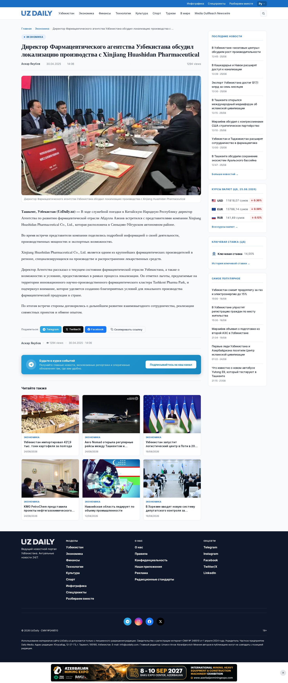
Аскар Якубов (30, 63)
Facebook (97, 329)
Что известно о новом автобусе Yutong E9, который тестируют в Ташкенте (234, 372)
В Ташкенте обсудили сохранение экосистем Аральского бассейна (234, 158)
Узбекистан (66, 13)
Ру (260, 3)
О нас (139, 547)
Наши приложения (148, 566)
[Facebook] (149, 621)
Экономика (86, 13)
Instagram (211, 554)
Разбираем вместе (241, 3)
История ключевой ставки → (231, 263)
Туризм (171, 13)
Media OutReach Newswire (212, 13)
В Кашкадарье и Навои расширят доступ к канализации (234, 67)
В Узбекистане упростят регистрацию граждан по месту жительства (233, 311)
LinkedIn (210, 573)
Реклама (141, 573)
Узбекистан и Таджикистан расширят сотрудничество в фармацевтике (237, 141)
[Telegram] (127, 621)
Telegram (52, 329)
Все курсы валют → (225, 226)
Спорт (157, 13)
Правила (141, 554)
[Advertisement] (144, 672)
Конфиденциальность (151, 560)
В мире (185, 13)
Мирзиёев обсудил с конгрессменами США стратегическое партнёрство (237, 123)
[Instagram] (138, 621)
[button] (263, 13)
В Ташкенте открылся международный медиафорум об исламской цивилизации (234, 104)
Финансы (105, 13)
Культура (142, 13)
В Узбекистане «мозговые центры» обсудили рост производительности (236, 50)
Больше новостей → (225, 174)
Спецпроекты (217, 3)
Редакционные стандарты (154, 579)
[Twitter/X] (160, 621)
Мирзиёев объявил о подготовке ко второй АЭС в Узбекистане (236, 331)
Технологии (123, 13)
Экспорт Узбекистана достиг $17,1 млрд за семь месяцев (235, 84)
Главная (26, 28)
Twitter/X (75, 329)
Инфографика (195, 3)
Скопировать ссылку (128, 329)
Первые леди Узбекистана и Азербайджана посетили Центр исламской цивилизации (233, 350)
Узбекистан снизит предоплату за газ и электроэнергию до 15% (237, 292)
